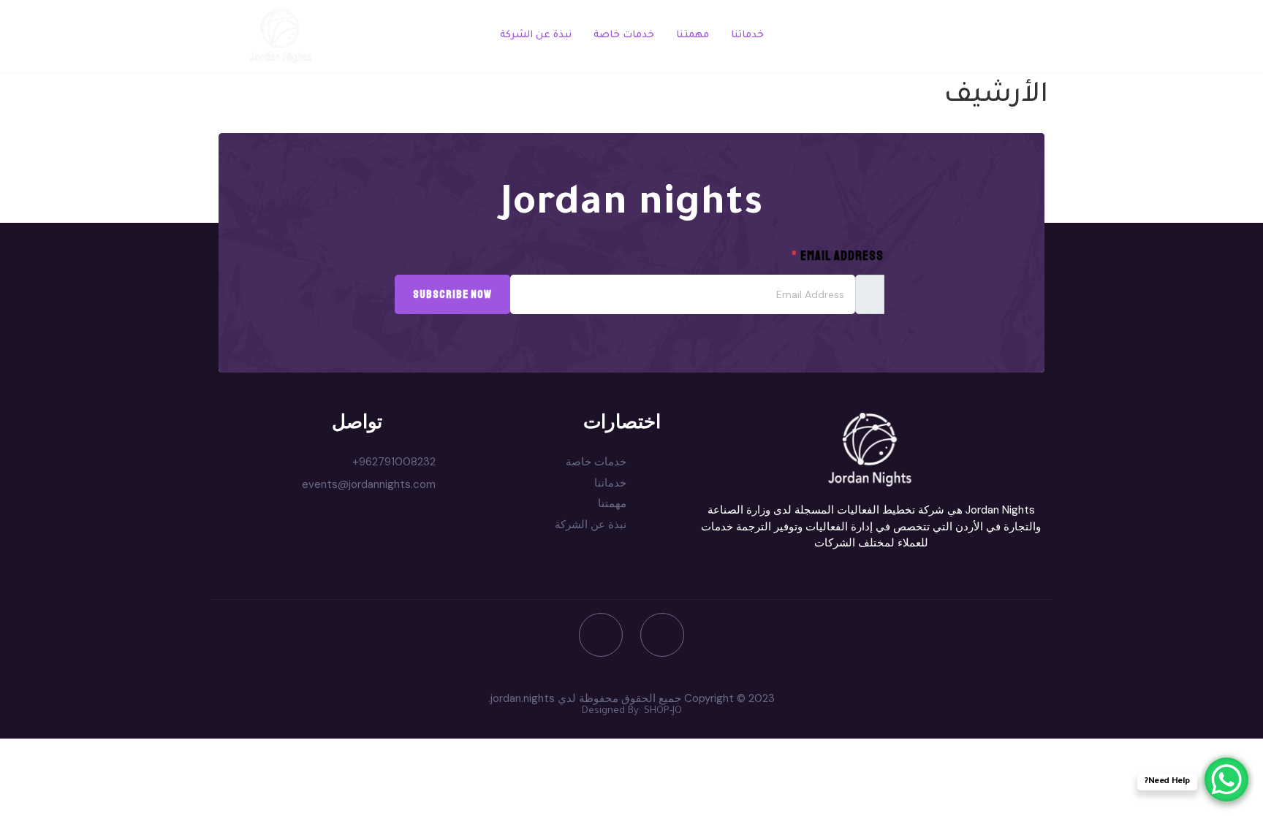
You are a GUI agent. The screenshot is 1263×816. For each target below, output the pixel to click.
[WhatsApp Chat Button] (1226, 779)
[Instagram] (601, 635)
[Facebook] (998, 36)
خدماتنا (747, 35)
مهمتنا (692, 35)
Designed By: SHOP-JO (632, 711)
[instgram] (965, 36)
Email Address (838, 256)
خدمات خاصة (623, 35)
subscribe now (452, 294)
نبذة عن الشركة (536, 35)
